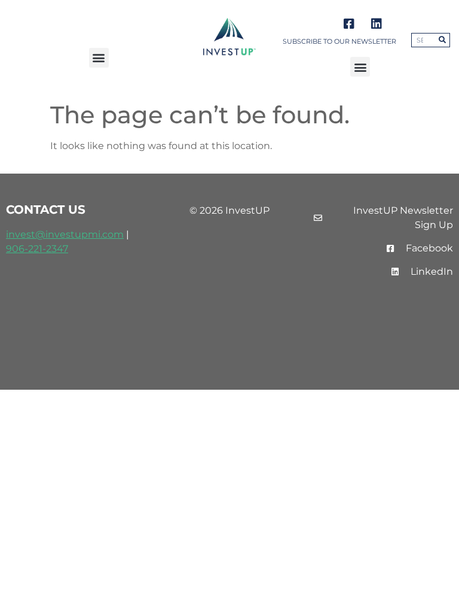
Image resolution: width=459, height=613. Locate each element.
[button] (99, 58)
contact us (45, 209)
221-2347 (48, 248)
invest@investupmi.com (65, 234)
